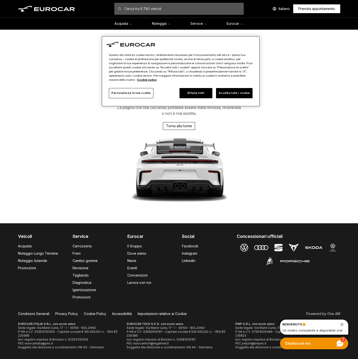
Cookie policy (147, 79)
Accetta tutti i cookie (234, 93)
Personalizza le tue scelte (131, 93)
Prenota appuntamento (316, 9)
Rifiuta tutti (196, 93)
